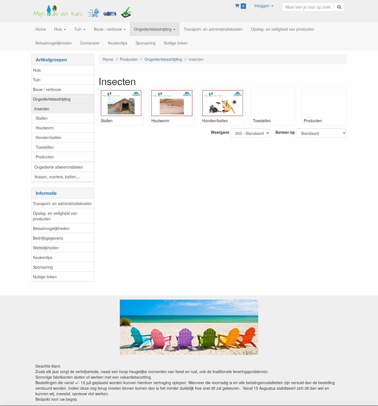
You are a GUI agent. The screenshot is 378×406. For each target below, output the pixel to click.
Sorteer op (285, 132)
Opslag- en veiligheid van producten (55, 215)
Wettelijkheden (46, 247)
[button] (264, 5)
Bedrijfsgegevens (48, 238)
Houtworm (45, 127)
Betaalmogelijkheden (51, 228)
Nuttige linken (45, 276)
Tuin (36, 79)
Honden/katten (48, 137)
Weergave (220, 132)
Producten (45, 156)
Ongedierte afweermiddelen (58, 167)
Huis (37, 70)
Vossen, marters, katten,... (57, 176)
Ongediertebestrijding (52, 99)
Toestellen (45, 147)
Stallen (42, 118)
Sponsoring (43, 267)
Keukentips (42, 257)
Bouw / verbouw (47, 89)
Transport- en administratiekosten (62, 203)
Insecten (41, 108)
